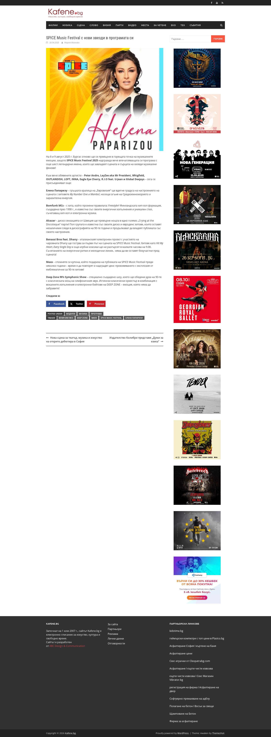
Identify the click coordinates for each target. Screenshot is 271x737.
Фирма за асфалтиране (184, 721)
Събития (195, 25)
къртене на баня (206, 646)
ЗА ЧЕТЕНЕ (160, 25)
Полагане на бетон (181, 706)
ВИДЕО (132, 25)
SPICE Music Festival (111, 318)
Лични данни (116, 638)
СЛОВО (94, 25)
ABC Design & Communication (67, 646)
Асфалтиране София (182, 646)
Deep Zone (82, 318)
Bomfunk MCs (66, 318)
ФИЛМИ (53, 25)
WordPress (183, 733)
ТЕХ (183, 25)
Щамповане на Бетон (183, 713)
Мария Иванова (71, 42)
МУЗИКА (67, 25)
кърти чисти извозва (200, 668)
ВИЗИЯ (107, 25)
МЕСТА (145, 25)
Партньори (114, 629)
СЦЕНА (81, 25)
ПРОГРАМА (96, 313)
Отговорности (116, 643)
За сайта (113, 624)
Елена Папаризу (134, 318)
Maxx (94, 318)
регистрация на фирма (183, 687)
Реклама (113, 634)
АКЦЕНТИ (70, 313)
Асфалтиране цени (181, 653)
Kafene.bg (70, 733)
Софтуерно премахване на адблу (190, 698)
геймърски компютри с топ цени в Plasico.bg (197, 638)
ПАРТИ (119, 25)
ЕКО (173, 25)
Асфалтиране (178, 668)
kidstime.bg (176, 631)
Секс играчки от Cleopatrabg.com (190, 661)
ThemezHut (218, 733)
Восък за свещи (204, 706)
